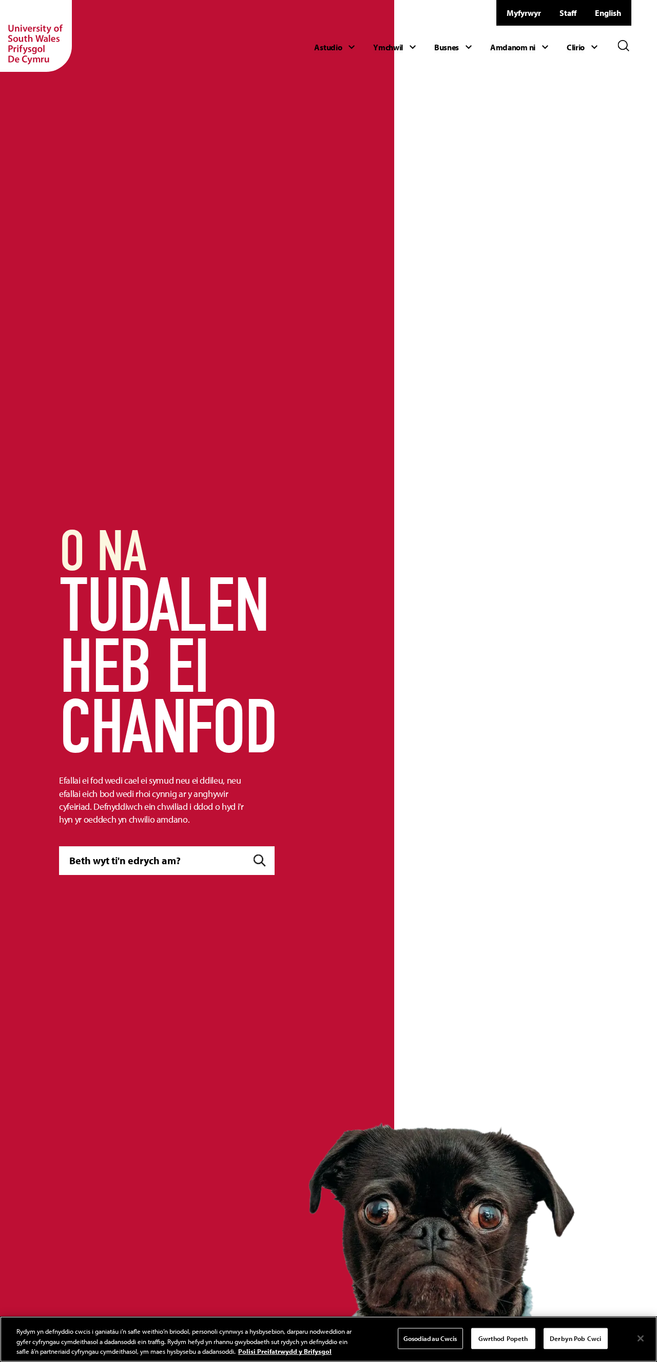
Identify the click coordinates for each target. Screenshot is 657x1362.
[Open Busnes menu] (454, 47)
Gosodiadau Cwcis (430, 1338)
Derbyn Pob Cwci (575, 1338)
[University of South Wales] (36, 36)
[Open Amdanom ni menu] (520, 47)
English (608, 13)
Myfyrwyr (524, 13)
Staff (567, 13)
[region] (328, 1339)
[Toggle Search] (623, 45)
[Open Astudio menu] (336, 47)
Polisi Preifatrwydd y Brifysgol (285, 1351)
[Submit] (259, 860)
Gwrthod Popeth (503, 1338)
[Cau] (640, 1338)
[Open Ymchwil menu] (396, 47)
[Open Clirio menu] (584, 47)
